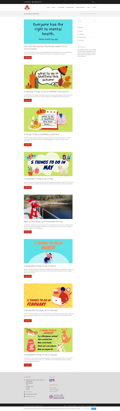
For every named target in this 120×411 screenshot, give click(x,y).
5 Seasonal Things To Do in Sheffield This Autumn (46, 92)
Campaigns (81, 34)
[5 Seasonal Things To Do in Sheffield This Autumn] (48, 76)
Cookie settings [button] (86, 408)
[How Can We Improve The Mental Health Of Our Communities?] (48, 31)
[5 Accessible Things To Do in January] (48, 339)
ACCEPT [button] (93, 408)
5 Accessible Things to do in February (41, 310)
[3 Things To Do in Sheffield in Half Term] (48, 119)
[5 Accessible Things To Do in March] (48, 251)
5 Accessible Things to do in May (38, 179)
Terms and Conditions (54, 389)
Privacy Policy (89, 405)
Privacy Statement (53, 391)
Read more (27, 57)
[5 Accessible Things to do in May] (48, 164)
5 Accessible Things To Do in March (40, 266)
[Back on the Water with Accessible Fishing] (48, 206)
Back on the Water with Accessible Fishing (43, 221)
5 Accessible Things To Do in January (40, 355)
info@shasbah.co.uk (30, 396)
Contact (94, 405)
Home (65, 405)
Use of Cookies (52, 387)
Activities (81, 31)
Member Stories (82, 37)
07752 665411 (29, 392)
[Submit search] (94, 21)
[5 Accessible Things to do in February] (48, 295)
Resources (81, 40)
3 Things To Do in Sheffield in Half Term (42, 134)
